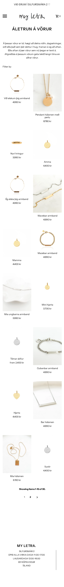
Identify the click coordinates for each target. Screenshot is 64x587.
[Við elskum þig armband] (17, 84)
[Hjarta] (17, 395)
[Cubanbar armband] (47, 346)
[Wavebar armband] (47, 194)
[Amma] (47, 144)
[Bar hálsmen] (47, 400)
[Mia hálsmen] (17, 454)
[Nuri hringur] (17, 140)
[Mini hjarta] (47, 287)
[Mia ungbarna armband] (17, 292)
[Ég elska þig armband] (17, 185)
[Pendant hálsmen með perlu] (47, 93)
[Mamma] (17, 243)
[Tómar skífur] (17, 341)
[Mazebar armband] (47, 239)
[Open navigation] (9, 16)
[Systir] (47, 449)
